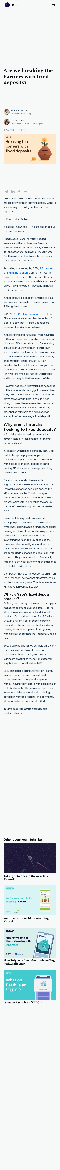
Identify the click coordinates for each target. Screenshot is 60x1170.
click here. (19, 713)
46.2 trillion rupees (26, 314)
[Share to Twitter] (5, 192)
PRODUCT (21, 130)
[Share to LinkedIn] (11, 192)
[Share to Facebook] (18, 192)
